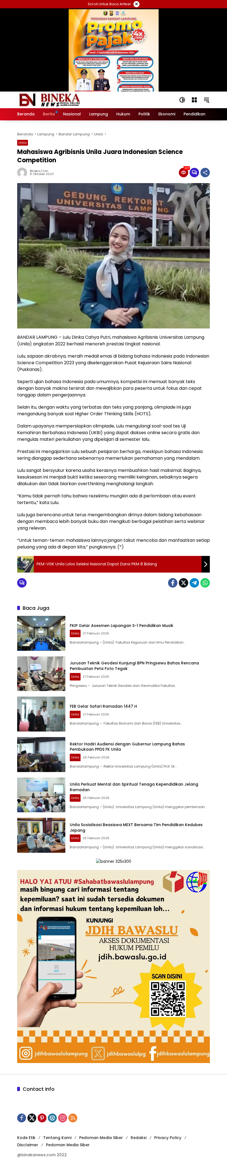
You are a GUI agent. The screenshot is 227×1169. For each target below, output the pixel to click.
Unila (23, 142)
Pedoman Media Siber (101, 1137)
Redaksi (138, 1137)
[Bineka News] (60, 99)
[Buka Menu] (194, 100)
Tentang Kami (57, 1137)
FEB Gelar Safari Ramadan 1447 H (103, 706)
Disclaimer (27, 1145)
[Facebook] (172, 583)
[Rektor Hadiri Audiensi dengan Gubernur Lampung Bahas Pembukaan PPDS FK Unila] (41, 754)
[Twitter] (183, 583)
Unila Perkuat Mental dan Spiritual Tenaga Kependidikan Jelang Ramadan (134, 787)
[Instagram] (62, 1118)
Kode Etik (26, 1137)
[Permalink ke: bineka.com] (23, 173)
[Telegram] (194, 583)
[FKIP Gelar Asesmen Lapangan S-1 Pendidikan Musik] (41, 633)
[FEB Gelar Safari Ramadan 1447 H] (41, 714)
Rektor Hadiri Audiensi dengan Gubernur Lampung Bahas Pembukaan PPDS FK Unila (127, 746)
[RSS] (72, 1118)
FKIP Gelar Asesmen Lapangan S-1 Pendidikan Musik (121, 625)
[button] (182, 100)
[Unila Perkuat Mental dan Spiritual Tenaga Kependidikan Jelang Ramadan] (41, 795)
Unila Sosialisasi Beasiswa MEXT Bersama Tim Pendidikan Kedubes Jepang (136, 827)
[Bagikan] (205, 172)
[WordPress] (52, 1118)
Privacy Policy (167, 1137)
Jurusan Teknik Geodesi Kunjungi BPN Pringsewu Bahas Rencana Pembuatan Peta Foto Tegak (134, 665)
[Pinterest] (42, 1118)
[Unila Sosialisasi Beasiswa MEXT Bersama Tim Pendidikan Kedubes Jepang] (41, 835)
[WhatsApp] (205, 583)
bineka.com (39, 171)
